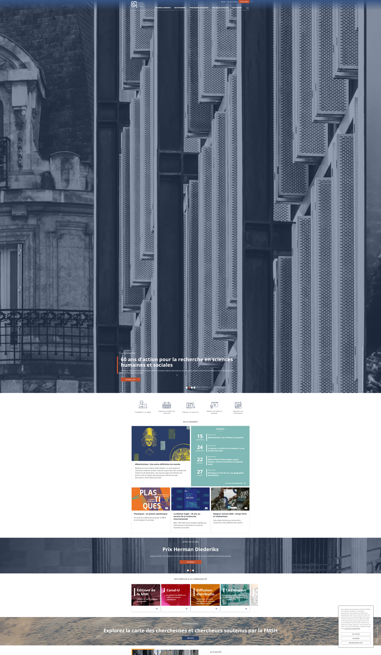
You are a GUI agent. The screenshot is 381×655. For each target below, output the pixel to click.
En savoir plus (145, 379)
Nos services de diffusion (220, 8)
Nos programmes (180, 8)
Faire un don (244, 1)
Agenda (223, 2)
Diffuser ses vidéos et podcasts (214, 406)
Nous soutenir (237, 8)
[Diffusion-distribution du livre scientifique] (205, 598)
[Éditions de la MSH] (146, 598)
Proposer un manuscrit (190, 406)
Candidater (190, 562)
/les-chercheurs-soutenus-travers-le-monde (190, 638)
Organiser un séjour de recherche (167, 406)
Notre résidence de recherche (199, 8)
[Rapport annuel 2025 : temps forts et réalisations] (230, 510)
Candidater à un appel (143, 406)
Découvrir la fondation (162, 8)
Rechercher (248, 7)
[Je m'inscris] (161, 456)
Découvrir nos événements (238, 406)
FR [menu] (251, 1)
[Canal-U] (175, 598)
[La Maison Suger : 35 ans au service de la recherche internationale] (190, 510)
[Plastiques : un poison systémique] (151, 510)
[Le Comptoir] (235, 598)
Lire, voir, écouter (232, 2)
